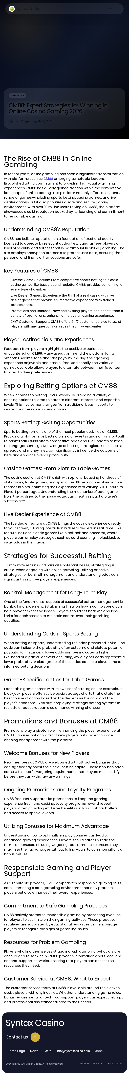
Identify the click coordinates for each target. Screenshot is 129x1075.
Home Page (16, 1051)
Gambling (17, 95)
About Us (85, 1063)
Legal (119, 1063)
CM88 (48, 179)
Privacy (97, 1063)
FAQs (47, 1051)
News (34, 1051)
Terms (109, 1063)
